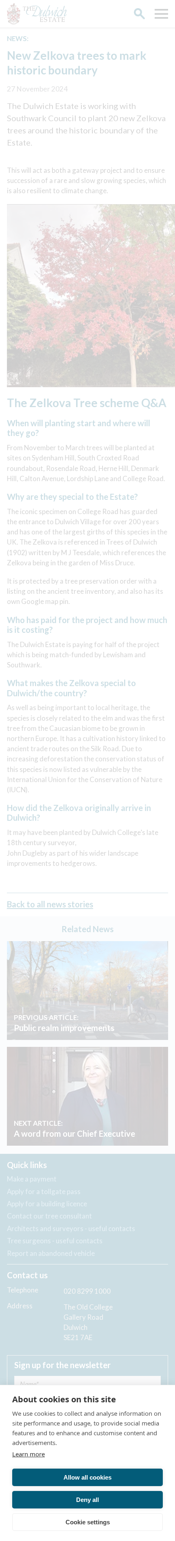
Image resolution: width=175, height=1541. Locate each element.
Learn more (28, 1454)
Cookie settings (88, 1522)
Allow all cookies (87, 1477)
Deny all (87, 1499)
